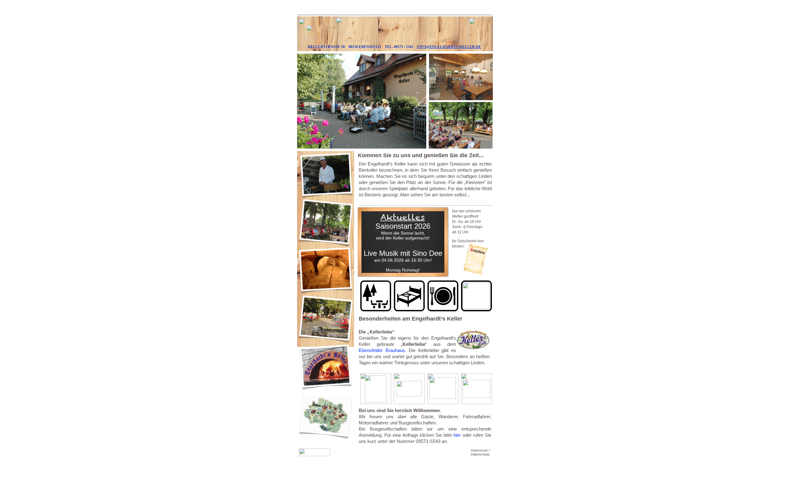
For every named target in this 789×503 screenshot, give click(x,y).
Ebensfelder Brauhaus (382, 350)
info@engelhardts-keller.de (449, 47)
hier (457, 435)
